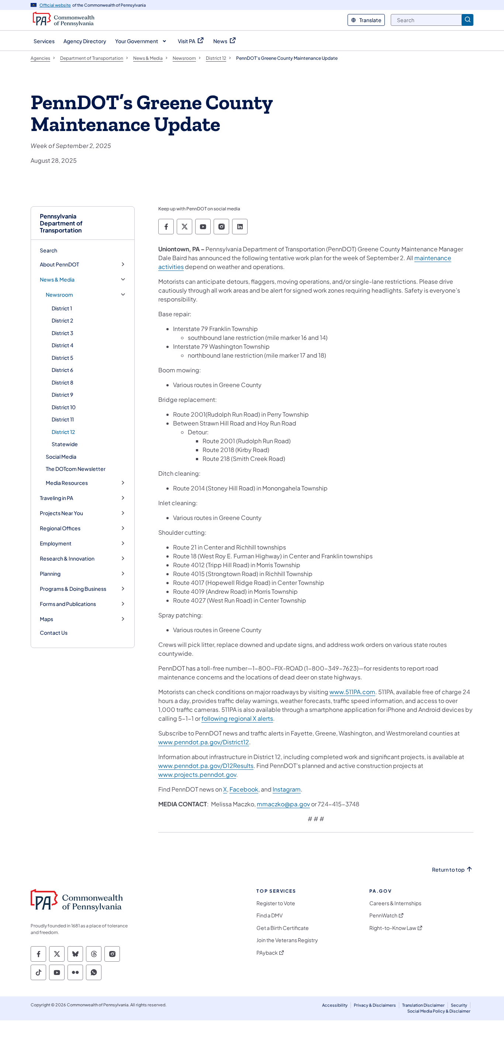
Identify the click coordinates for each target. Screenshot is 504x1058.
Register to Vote (275, 903)
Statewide (65, 444)
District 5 (62, 357)
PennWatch (383, 915)
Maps (46, 619)
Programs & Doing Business (73, 589)
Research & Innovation (67, 558)
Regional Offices (60, 528)
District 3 (62, 333)
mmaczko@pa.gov (283, 804)
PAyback (267, 953)
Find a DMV (269, 915)
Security (459, 1005)
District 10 (64, 407)
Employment (56, 543)
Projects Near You (61, 513)
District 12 (63, 431)
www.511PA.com (352, 692)
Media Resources (67, 483)
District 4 (62, 345)
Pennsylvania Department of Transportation (61, 223)
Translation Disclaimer (423, 1005)
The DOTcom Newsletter (76, 468)
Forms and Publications (68, 604)
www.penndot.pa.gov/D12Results (205, 765)
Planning (50, 574)
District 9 (62, 394)
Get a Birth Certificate (282, 928)
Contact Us (54, 632)
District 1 (62, 308)
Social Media (61, 456)
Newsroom (59, 295)
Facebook (243, 789)
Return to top (448, 869)
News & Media (57, 279)
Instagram (287, 789)
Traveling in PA (56, 498)
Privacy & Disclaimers (375, 1005)
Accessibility (335, 1005)
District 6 (62, 369)
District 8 (62, 382)
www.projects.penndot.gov (197, 774)
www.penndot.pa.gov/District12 (203, 742)
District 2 (62, 320)
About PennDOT (59, 264)
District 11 (63, 419)
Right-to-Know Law (392, 928)
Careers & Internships (395, 903)
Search (48, 250)
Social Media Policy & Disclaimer (438, 1011)
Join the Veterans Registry (287, 940)
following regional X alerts (237, 718)
